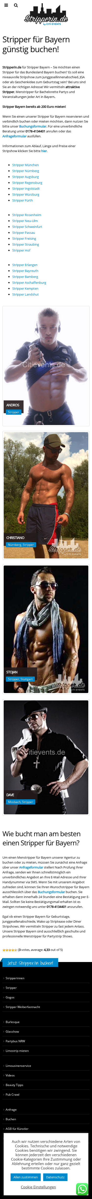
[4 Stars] (12, 950)
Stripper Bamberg (25, 276)
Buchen (11, 1119)
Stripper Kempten (25, 288)
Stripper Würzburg (25, 194)
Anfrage (11, 1109)
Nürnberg (14, 545)
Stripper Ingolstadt (26, 188)
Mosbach (14, 802)
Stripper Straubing (25, 244)
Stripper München (25, 165)
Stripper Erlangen (25, 265)
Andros (12, 405)
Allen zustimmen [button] (25, 1177)
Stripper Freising (24, 238)
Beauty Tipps (14, 1085)
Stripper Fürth (22, 200)
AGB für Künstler (17, 1129)
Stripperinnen (15, 978)
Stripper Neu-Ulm (25, 221)
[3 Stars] (9, 950)
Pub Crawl (12, 1094)
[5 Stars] (15, 950)
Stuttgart (27, 679)
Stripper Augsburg (25, 176)
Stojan (11, 672)
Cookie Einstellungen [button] (38, 1187)
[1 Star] (3, 950)
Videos (10, 1075)
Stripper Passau (23, 232)
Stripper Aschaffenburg (29, 282)
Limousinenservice (18, 1066)
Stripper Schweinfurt (27, 226)
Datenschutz (55, 1177)
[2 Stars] (6, 950)
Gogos (10, 997)
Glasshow (12, 1031)
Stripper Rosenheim (26, 215)
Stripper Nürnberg (25, 171)
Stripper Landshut (25, 294)
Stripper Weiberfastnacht (23, 1007)
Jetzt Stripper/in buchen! (30, 963)
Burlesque (13, 1022)
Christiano (15, 537)
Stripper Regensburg (27, 182)
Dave (10, 794)
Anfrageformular (31, 867)
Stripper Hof (21, 250)
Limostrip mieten (17, 1051)
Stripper (13, 412)
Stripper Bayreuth (25, 270)
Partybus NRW (15, 1041)
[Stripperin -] (46, 14)
